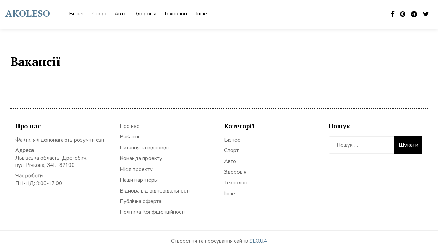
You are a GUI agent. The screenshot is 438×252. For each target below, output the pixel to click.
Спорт (99, 13)
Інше (201, 13)
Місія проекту (136, 169)
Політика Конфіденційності (152, 212)
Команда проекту (141, 158)
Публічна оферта (141, 201)
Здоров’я (145, 13)
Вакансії (129, 136)
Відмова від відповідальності (155, 190)
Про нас (129, 126)
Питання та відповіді (144, 147)
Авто (121, 13)
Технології (176, 13)
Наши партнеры (139, 179)
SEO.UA (258, 241)
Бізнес (77, 13)
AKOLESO (27, 13)
